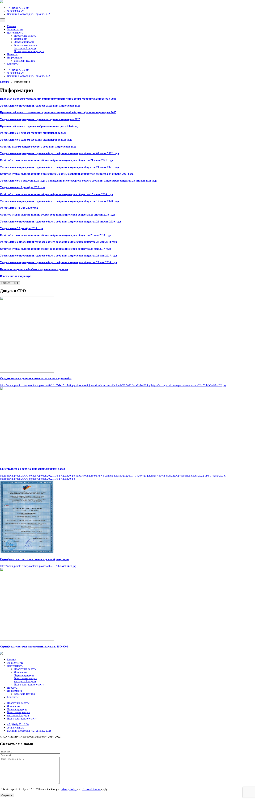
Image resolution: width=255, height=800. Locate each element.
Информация (14, 57)
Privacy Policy (69, 789)
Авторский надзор (25, 48)
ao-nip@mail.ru (15, 10)
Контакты (13, 63)
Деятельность (15, 32)
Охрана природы (24, 41)
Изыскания (20, 38)
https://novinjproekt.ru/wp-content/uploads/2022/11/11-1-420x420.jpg (38, 566)
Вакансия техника (24, 60)
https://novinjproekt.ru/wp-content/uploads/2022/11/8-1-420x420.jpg (188, 475)
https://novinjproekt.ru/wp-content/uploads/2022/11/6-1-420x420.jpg (38, 475)
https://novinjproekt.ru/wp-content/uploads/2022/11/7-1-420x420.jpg (113, 475)
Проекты (12, 54)
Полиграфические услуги (29, 51)
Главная (11, 26)
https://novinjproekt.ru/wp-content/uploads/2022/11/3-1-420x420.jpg (113, 385)
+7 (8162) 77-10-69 (18, 7)
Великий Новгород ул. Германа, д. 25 (29, 13)
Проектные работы (25, 35)
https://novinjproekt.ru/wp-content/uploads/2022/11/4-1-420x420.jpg (188, 385)
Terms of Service (91, 789)
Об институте (15, 29)
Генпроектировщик (25, 45)
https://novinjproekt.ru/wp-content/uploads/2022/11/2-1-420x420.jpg (38, 385)
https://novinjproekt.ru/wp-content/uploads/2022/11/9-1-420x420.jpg (37, 478)
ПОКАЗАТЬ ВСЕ (10, 283)
